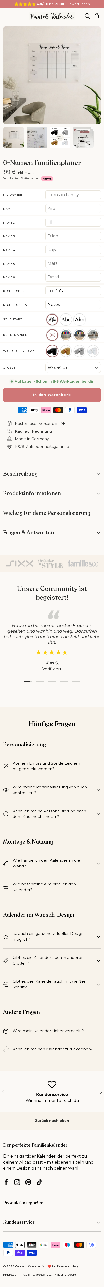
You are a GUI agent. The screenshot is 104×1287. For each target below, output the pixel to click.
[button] (96, 15)
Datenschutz (42, 1274)
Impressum (11, 1274)
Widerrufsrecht (65, 1274)
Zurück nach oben (52, 1120)
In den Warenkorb (52, 395)
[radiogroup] (73, 319)
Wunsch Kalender (27, 1266)
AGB (26, 1274)
